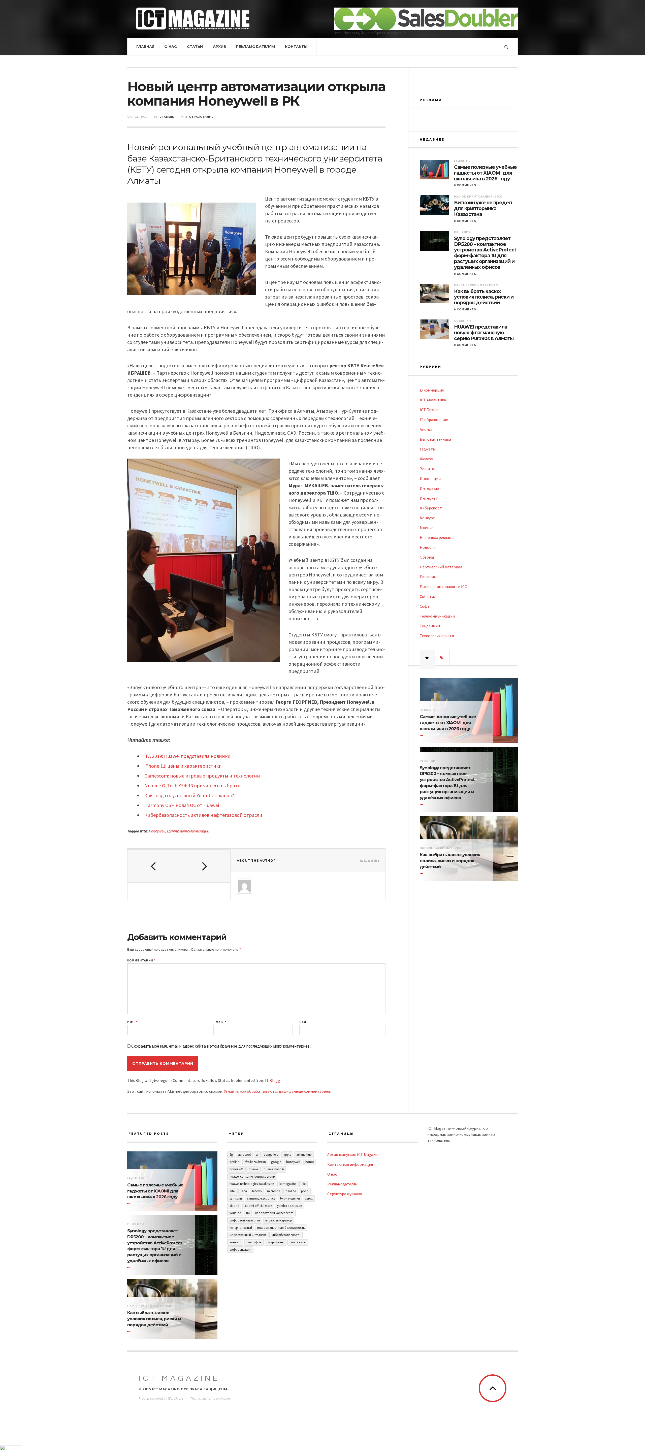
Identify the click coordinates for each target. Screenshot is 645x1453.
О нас (170, 46)
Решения (462, 232)
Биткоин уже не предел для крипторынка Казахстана (483, 208)
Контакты (296, 46)
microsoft (273, 1191)
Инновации (430, 478)
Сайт (303, 1022)
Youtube (235, 1213)
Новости (428, 547)
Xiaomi (234, 1206)
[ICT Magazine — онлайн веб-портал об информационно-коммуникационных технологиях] (192, 18)
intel (232, 1191)
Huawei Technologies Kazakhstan (252, 1184)
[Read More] (422, 735)
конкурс (235, 1242)
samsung (236, 1198)
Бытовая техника (435, 439)
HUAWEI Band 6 (274, 1169)
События (462, 320)
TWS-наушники (290, 1198)
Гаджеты (462, 161)
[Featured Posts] (427, 657)
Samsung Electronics (261, 1198)
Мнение (427, 527)
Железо (426, 458)
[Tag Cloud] (442, 657)
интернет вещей (241, 1227)
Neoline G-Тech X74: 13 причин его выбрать (192, 785)
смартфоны (275, 1242)
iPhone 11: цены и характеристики (183, 766)
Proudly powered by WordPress (161, 1398)
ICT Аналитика (433, 399)
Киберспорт (431, 507)
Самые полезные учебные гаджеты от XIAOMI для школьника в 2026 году (485, 173)
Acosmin (226, 1398)
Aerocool (244, 1154)
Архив (219, 46)
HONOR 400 (236, 1169)
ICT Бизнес (429, 409)
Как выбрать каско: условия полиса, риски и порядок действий (483, 297)
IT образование (199, 116)
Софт (425, 606)
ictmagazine (287, 1184)
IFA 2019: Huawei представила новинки (187, 756)
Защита (427, 468)
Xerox (309, 1198)
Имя (132, 1022)
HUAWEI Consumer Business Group (252, 1176)
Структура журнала (344, 1193)
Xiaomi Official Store (258, 1206)
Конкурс (427, 517)
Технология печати (437, 635)
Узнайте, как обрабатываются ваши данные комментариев (277, 1091)
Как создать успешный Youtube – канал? (189, 795)
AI (257, 1154)
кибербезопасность (286, 1235)
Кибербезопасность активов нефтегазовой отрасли (203, 815)
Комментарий (141, 960)
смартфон (254, 1242)
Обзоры (427, 557)
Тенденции (430, 625)
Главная (145, 46)
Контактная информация (350, 1164)
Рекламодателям (255, 46)
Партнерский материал (476, 285)
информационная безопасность (281, 1227)
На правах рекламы (437, 537)
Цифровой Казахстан (245, 1220)
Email (219, 1022)
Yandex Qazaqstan (289, 1206)
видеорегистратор (278, 1220)
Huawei (254, 1169)
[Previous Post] (153, 866)
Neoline (291, 1191)
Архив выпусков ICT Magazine (353, 1154)
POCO (304, 1191)
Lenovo (257, 1191)
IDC (304, 1184)
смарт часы (297, 1242)
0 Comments (465, 185)
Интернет (429, 498)
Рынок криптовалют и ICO (478, 196)
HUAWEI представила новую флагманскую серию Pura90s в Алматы (483, 332)
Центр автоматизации (188, 831)
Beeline (234, 1162)
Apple (287, 1154)
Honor (309, 1162)
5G (231, 1154)
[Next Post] (204, 866)
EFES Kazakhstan (255, 1162)
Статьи (195, 46)
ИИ (248, 1213)
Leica (244, 1191)
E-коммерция (432, 390)
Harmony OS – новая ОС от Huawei (181, 805)
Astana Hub (304, 1154)
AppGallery (271, 1154)
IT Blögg (272, 1080)
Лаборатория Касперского (274, 1213)
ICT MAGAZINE (179, 1378)
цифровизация (240, 1249)
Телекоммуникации (437, 616)
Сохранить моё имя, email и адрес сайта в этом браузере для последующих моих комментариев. (221, 1046)
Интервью (429, 488)
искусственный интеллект (248, 1235)
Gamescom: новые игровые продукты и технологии (202, 775)
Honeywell (157, 831)
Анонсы (426, 429)
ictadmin (166, 116)
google (276, 1162)
